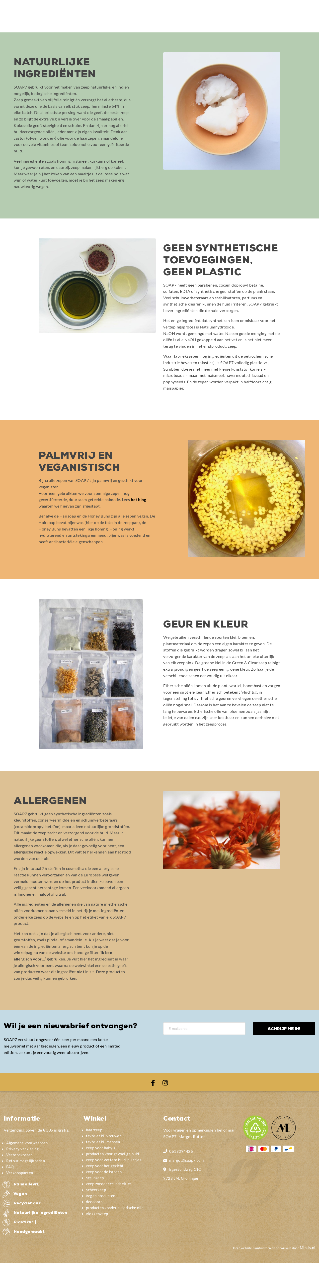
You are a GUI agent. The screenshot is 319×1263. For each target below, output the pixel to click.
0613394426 (181, 1151)
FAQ (10, 1166)
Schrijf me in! (284, 1029)
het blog (138, 499)
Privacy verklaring (22, 1149)
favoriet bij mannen (103, 1142)
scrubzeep (95, 1177)
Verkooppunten (19, 1172)
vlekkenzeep (97, 1213)
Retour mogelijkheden (25, 1160)
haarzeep (94, 1130)
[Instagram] (165, 1082)
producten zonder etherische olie (115, 1207)
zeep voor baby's (100, 1148)
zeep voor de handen (104, 1171)
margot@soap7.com (186, 1160)
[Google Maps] (165, 1168)
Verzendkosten (19, 1155)
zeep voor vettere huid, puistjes (113, 1160)
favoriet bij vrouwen (103, 1136)
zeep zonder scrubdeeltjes (109, 1183)
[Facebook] (153, 1082)
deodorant (95, 1201)
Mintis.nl (308, 1247)
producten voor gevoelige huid (112, 1154)
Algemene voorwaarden (27, 1143)
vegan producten (100, 1195)
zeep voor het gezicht (105, 1165)
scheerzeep (96, 1189)
